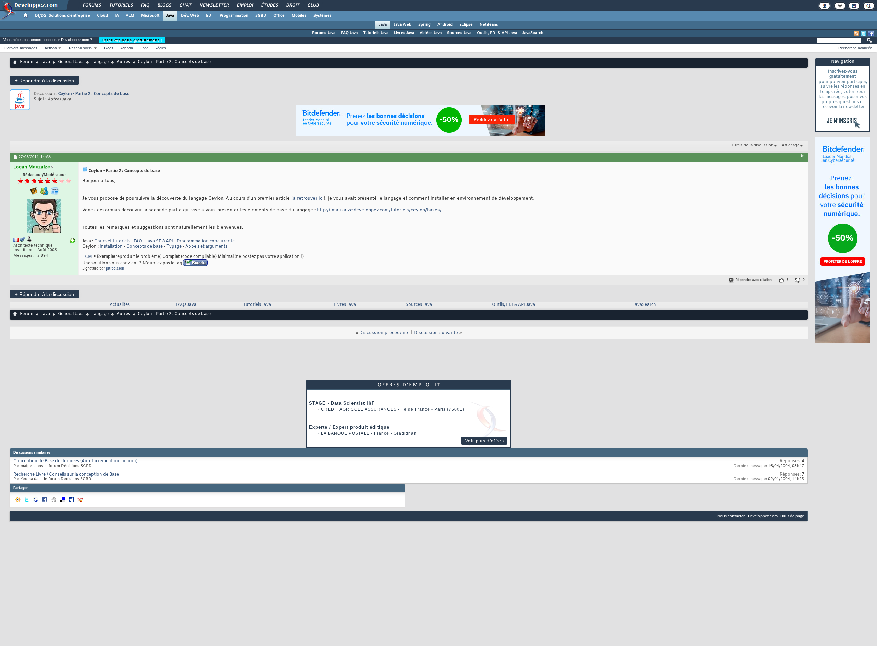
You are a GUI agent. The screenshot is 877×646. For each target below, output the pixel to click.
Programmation (234, 15)
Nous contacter (731, 516)
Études (269, 5)
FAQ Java (349, 33)
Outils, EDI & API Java (497, 33)
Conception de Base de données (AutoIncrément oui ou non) (75, 461)
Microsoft (150, 15)
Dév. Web (190, 15)
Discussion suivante (436, 333)
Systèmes (322, 15)
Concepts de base (144, 246)
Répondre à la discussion (44, 80)
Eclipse (466, 24)
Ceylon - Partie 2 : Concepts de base (93, 93)
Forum (26, 62)
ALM (130, 15)
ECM (87, 257)
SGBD (261, 15)
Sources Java (459, 33)
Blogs (164, 5)
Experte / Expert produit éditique (349, 427)
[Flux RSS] (856, 33)
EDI (209, 15)
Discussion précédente (384, 333)
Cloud (102, 15)
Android (445, 24)
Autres (123, 62)
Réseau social (80, 48)
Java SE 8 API (159, 241)
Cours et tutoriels (112, 241)
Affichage (791, 145)
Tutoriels (120, 5)
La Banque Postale (345, 433)
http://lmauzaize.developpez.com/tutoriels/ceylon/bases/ (379, 210)
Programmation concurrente (206, 241)
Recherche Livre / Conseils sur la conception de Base (66, 474)
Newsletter (214, 5)
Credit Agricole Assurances (359, 409)
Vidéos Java (431, 33)
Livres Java (404, 33)
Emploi (245, 5)
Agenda (126, 48)
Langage (100, 62)
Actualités (120, 305)
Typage (174, 246)
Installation (111, 246)
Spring (424, 24)
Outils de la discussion (753, 145)
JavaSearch (532, 33)
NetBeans (489, 24)
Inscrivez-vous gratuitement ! (132, 40)
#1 (803, 156)
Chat (185, 5)
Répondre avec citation (754, 280)
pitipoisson (115, 268)
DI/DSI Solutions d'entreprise (62, 15)
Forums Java (323, 33)
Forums (91, 5)
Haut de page (792, 516)
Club (313, 5)
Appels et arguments (206, 246)
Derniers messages (20, 48)
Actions (51, 48)
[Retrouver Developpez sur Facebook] (871, 33)
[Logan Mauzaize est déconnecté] (44, 217)
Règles (160, 48)
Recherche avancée (855, 48)
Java (170, 15)
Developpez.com (763, 516)
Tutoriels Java (375, 33)
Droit (292, 5)
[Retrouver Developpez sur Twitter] (863, 33)
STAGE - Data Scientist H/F (342, 403)
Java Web (402, 24)
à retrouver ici (308, 198)
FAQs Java (186, 305)
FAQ (145, 5)
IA (117, 15)
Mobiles (299, 15)
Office (279, 15)
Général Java (71, 62)
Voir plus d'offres (484, 441)
